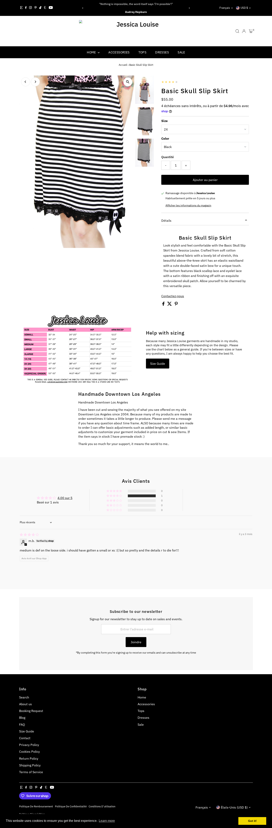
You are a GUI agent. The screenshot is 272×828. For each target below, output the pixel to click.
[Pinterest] (35, 8)
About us (25, 704)
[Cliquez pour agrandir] (127, 81)
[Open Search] (237, 31)
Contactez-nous (172, 296)
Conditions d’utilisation (102, 806)
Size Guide (157, 364)
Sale (181, 52)
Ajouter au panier (205, 180)
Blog (22, 718)
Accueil (123, 65)
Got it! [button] (252, 820)
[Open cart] (251, 31)
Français (224, 8)
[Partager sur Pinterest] (176, 305)
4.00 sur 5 (65, 498)
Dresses (162, 52)
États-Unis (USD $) (234, 807)
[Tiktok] (40, 8)
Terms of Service (31, 772)
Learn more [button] (107, 820)
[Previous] (82, 8)
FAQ (22, 724)
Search (24, 697)
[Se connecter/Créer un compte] (244, 31)
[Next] (189, 8)
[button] (114, 495)
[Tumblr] (45, 8)
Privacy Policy (29, 745)
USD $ (244, 8)
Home (92, 52)
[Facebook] (26, 8)
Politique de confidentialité (71, 806)
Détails (166, 220)
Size (164, 121)
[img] (29, 535)
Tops (142, 52)
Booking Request (31, 711)
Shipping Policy (30, 765)
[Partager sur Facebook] (163, 305)
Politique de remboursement (36, 806)
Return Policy (28, 758)
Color (165, 138)
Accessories (118, 52)
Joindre (136, 642)
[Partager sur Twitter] (170, 305)
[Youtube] (51, 8)
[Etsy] (21, 8)
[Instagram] (30, 8)
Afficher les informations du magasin (188, 205)
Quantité (167, 157)
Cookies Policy (29, 752)
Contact (24, 738)
